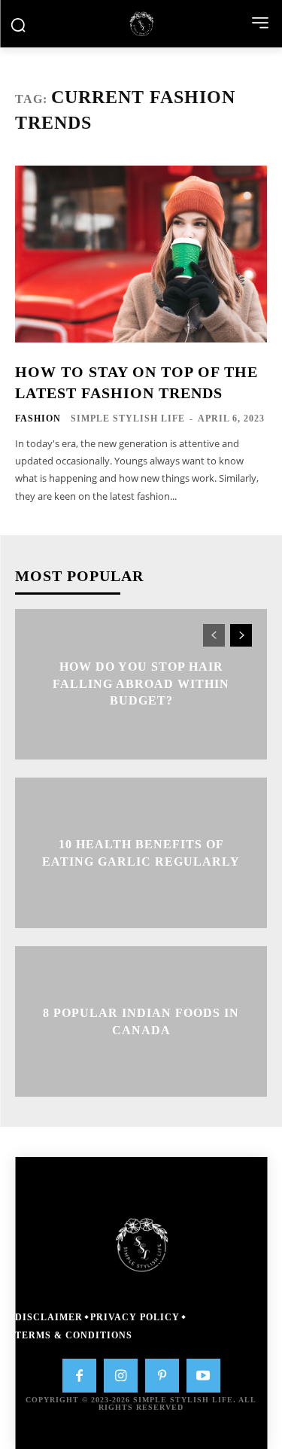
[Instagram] (121, 1376)
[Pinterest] (162, 1376)
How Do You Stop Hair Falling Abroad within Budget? (141, 684)
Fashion (38, 418)
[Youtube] (203, 1376)
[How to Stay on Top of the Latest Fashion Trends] (141, 254)
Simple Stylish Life (128, 418)
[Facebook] (79, 1376)
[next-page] (241, 635)
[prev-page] (214, 635)
